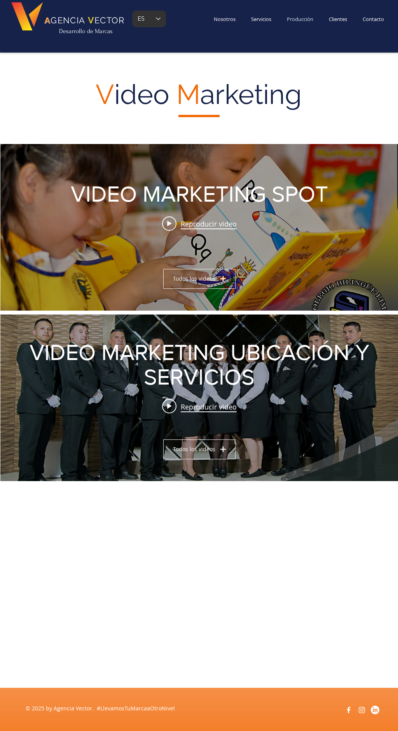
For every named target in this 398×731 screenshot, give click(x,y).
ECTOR (109, 20)
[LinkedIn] (375, 710)
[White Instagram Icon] (362, 710)
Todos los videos (194, 278)
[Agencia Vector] (348, 710)
